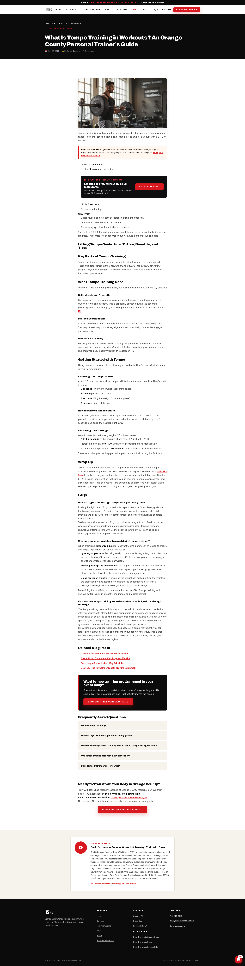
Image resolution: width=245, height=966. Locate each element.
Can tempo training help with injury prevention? (105, 756)
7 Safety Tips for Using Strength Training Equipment (108, 668)
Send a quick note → (179, 926)
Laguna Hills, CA (140, 926)
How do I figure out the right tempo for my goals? (106, 736)
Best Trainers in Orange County (146, 937)
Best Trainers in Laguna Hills (145, 947)
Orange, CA (138, 916)
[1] (79, 311)
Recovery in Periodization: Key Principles (102, 663)
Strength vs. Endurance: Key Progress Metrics (105, 658)
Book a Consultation (105, 940)
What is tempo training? (93, 725)
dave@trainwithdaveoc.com (182, 920)
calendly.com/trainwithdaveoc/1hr (129, 797)
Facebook (131, 883)
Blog (134, 10)
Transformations (90, 10)
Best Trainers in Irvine (142, 942)
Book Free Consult (186, 10)
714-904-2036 (164, 10)
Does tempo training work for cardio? (100, 766)
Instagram (119, 883)
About (108, 10)
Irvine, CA (137, 921)
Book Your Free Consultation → (108, 702)
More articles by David (101, 883)
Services (71, 10)
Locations (121, 10)
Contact (146, 10)
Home (59, 10)
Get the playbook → (149, 187)
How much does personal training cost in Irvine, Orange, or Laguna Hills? (119, 746)
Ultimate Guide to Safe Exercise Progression (104, 653)
